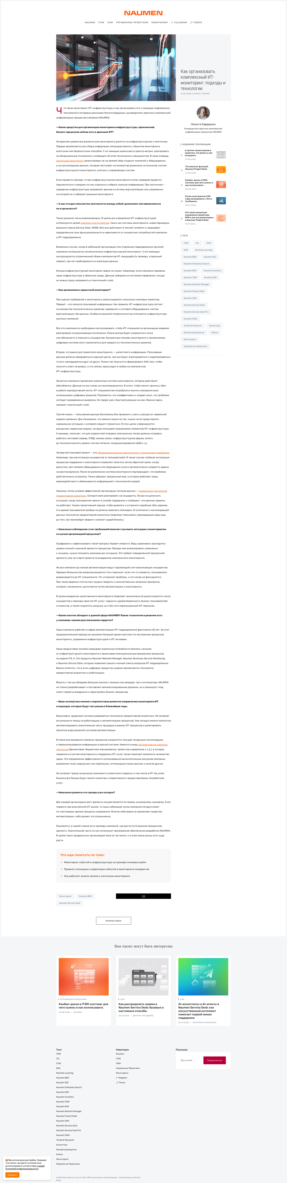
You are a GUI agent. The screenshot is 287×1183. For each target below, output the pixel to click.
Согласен (12, 1175)
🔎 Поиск (196, 23)
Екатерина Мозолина (204, 1022)
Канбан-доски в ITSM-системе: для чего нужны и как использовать (83, 1005)
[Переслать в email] (143, 896)
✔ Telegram (179, 23)
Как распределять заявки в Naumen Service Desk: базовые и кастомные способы (141, 1007)
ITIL (197, 243)
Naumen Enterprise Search (196, 263)
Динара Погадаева (143, 1016)
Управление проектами (132, 23)
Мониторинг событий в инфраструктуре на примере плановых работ (105, 862)
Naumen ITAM (190, 277)
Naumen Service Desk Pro (196, 312)
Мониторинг (159, 23)
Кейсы (214, 332)
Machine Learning (203, 250)
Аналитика (214, 325)
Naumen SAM (190, 298)
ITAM (110, 23)
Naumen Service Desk (69, 903)
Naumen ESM (190, 270)
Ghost (136, 1177)
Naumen (90, 23)
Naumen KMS (210, 277)
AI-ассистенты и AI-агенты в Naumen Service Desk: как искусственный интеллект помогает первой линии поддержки (198, 1011)
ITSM (101, 23)
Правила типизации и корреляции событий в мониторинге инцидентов (106, 869)
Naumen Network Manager (196, 284)
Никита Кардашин (203, 124)
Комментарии (114, 920)
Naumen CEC (210, 257)
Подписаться (214, 1060)
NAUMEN (78, 1012)
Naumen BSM (85, 896)
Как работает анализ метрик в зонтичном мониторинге (97, 876)
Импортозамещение (194, 332)
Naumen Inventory (212, 270)
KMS (186, 250)
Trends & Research (193, 325)
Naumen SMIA (190, 319)
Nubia (58, 1180)
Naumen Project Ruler (194, 291)
